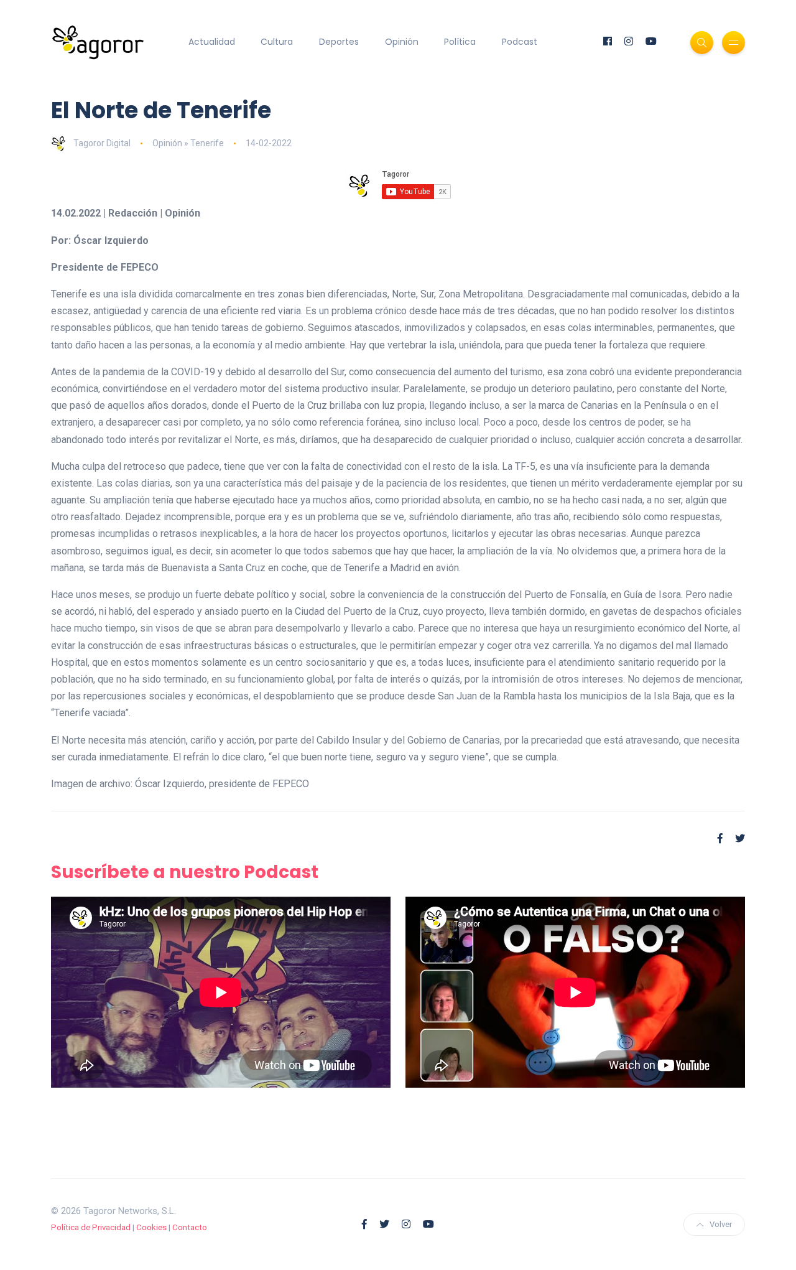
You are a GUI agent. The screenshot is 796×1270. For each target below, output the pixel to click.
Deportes (339, 41)
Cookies (151, 1227)
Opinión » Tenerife (188, 143)
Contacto (189, 1227)
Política (460, 41)
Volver (721, 1224)
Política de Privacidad (91, 1227)
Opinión (402, 41)
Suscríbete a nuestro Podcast (184, 872)
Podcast (519, 41)
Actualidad (211, 41)
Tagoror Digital (102, 143)
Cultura (277, 41)
